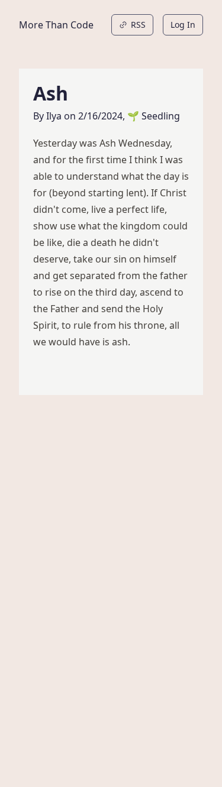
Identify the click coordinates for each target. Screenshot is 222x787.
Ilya (54, 115)
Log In (182, 24)
